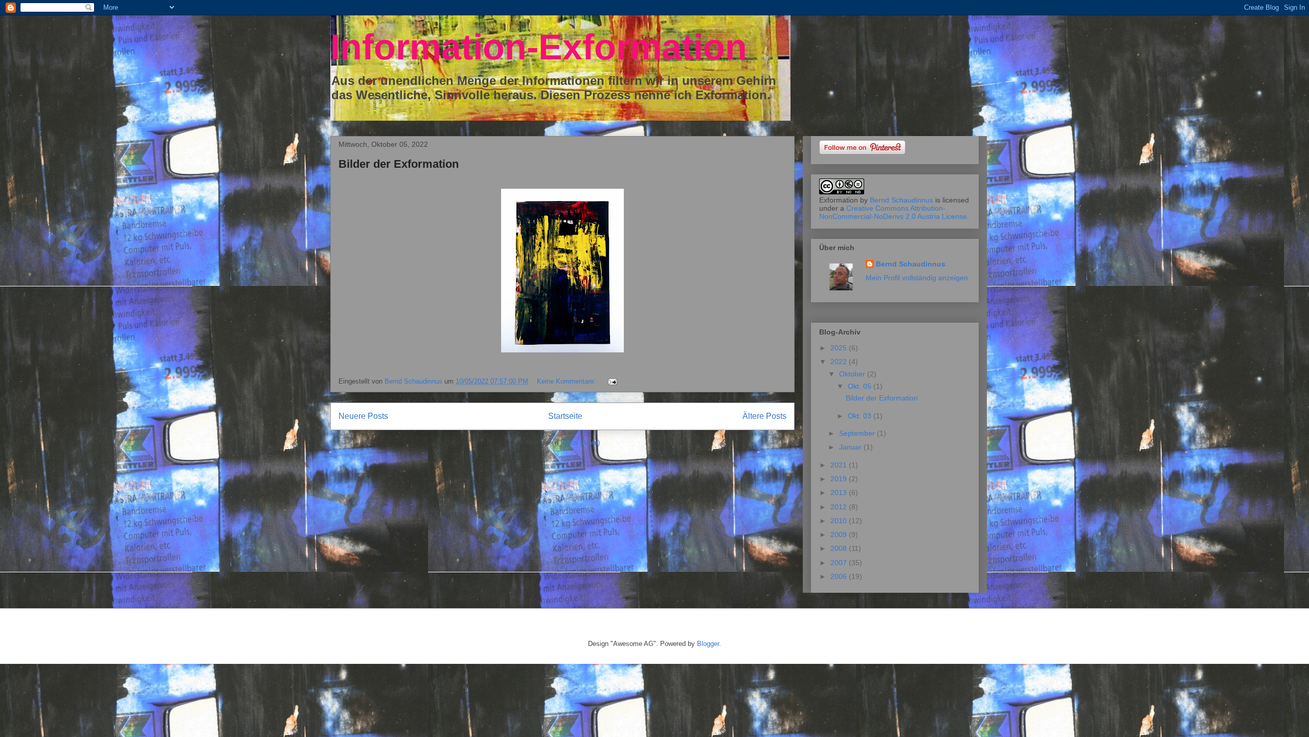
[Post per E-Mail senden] (611, 381)
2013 (839, 492)
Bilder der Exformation (398, 164)
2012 (839, 507)
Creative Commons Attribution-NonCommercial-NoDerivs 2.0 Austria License (893, 212)
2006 (839, 576)
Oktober (853, 374)
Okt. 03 (860, 416)
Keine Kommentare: (567, 381)
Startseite (565, 416)
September (858, 433)
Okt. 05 (860, 386)
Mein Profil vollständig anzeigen (917, 278)
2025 (839, 348)
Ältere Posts (764, 416)
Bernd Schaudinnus (901, 200)
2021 (839, 465)
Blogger (708, 643)
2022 (839, 362)
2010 (839, 521)
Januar (851, 447)
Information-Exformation (538, 47)
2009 (839, 534)
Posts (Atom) (580, 442)
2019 (839, 479)
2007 (839, 563)
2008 (839, 548)
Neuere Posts (363, 416)
